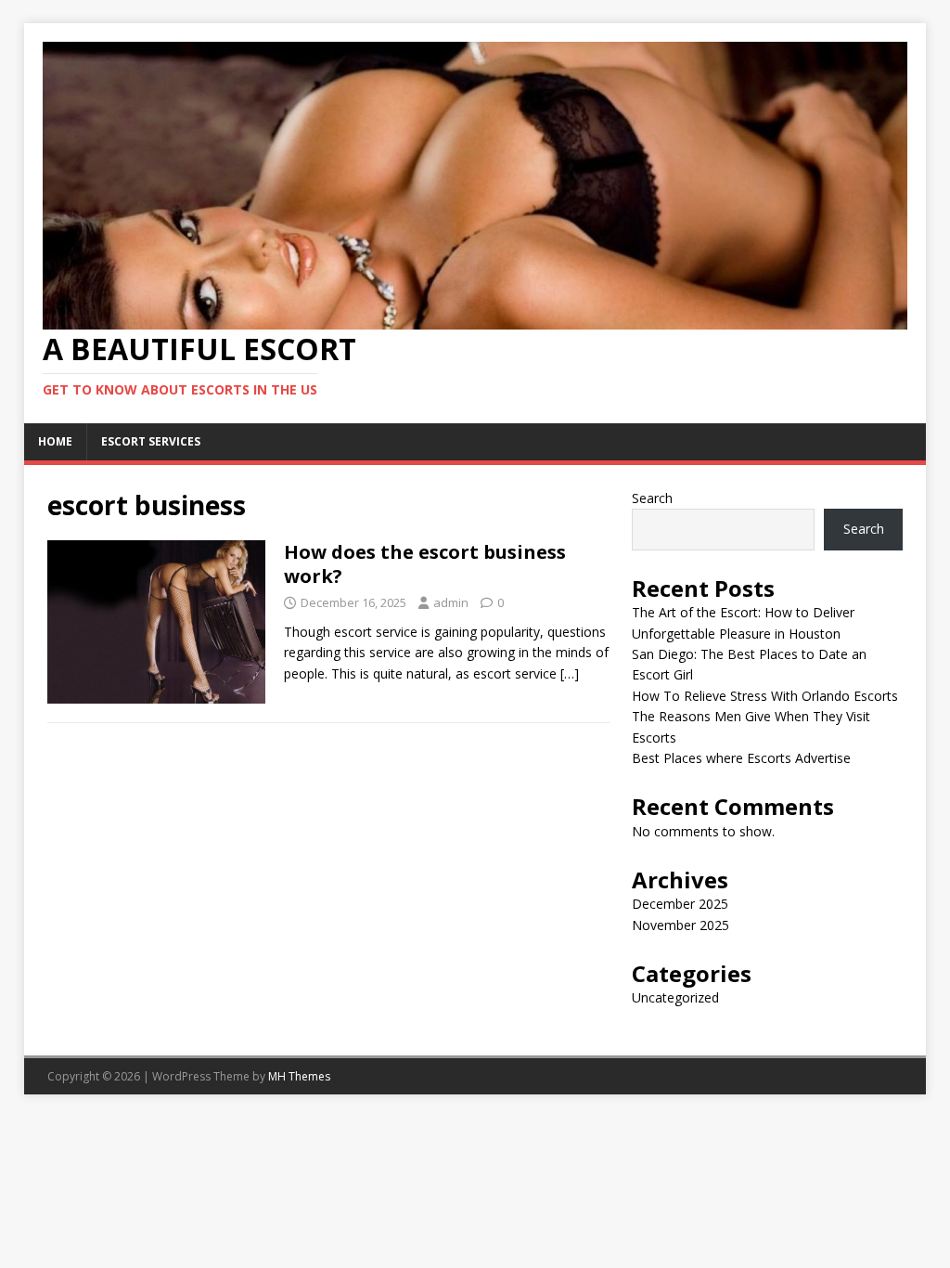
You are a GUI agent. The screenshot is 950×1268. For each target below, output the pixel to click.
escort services (150, 441)
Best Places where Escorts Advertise (741, 758)
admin (451, 602)
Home (55, 441)
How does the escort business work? (425, 564)
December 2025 (680, 903)
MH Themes (299, 1076)
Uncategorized (675, 997)
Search (652, 498)
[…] (569, 673)
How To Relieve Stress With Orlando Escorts (765, 696)
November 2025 (680, 925)
